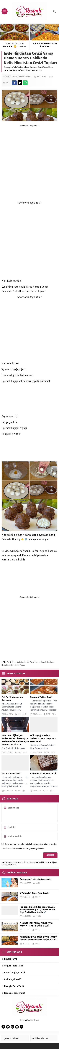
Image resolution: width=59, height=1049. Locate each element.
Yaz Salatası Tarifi (11, 773)
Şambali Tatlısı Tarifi (41, 697)
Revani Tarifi (10, 959)
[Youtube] (17, 1027)
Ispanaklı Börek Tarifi (14, 993)
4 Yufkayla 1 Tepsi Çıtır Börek (34, 893)
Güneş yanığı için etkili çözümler (36, 879)
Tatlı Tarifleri (18, 67)
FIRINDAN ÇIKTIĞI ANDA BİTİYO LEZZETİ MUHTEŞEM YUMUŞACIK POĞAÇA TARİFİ (38, 938)
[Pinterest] (21, 1027)
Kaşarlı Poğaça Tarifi (14, 972)
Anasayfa (7, 67)
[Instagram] (12, 1027)
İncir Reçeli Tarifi (12, 979)
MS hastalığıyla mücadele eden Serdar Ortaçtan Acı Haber (44, 46)
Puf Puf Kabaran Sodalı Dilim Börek (14, 45)
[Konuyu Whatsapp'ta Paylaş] (25, 82)
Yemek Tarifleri (24, 77)
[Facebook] (3, 1027)
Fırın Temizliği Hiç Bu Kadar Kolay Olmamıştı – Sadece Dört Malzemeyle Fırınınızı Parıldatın (15, 740)
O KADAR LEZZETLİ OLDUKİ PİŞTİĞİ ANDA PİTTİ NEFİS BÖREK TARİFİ (36, 924)
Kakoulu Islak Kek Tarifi (43, 773)
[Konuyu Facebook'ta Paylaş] (14, 82)
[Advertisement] (29, 156)
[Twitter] (8, 1027)
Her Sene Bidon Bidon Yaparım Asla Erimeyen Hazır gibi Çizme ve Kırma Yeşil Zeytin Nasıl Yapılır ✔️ (37, 909)
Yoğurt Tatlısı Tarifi (13, 965)
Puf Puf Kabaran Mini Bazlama (13, 698)
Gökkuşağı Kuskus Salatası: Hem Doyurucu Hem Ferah (43, 738)
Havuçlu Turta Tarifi (14, 986)
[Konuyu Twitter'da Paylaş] (20, 82)
